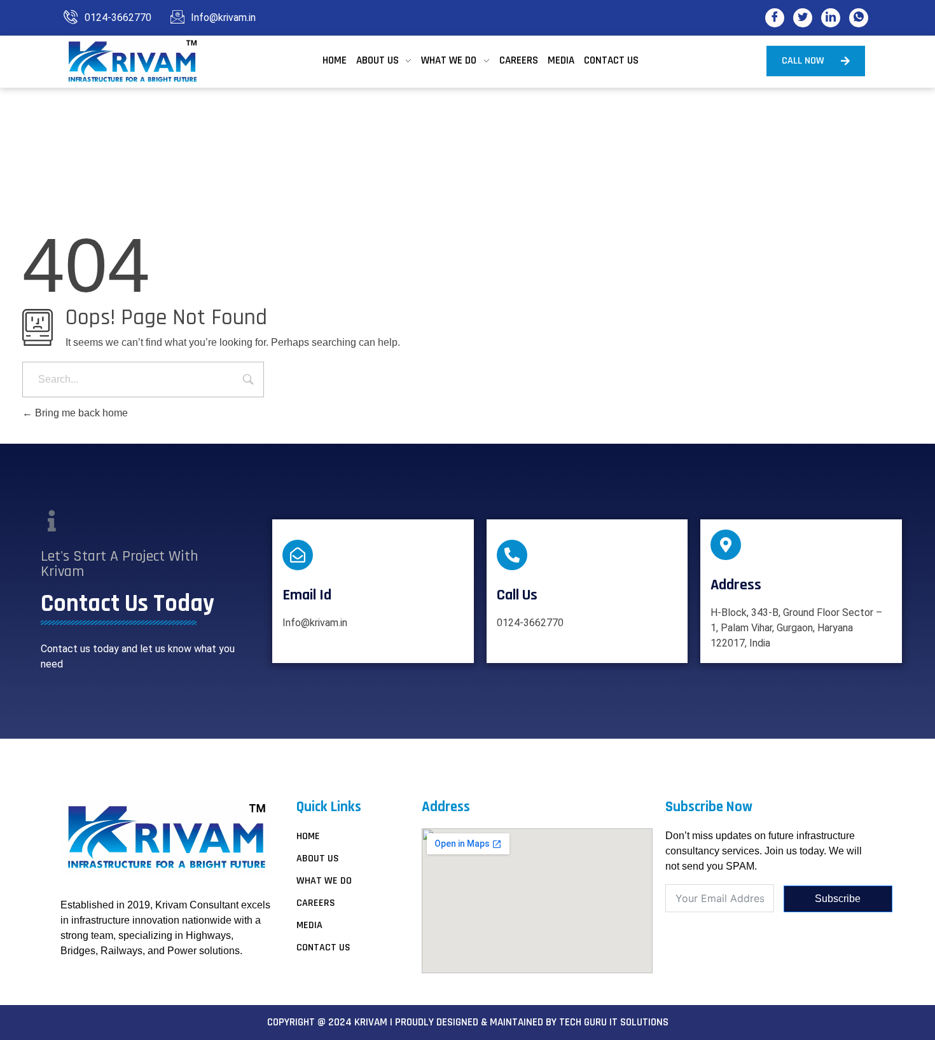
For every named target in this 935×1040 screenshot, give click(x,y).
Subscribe (838, 898)
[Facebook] (774, 17)
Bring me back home (80, 412)
